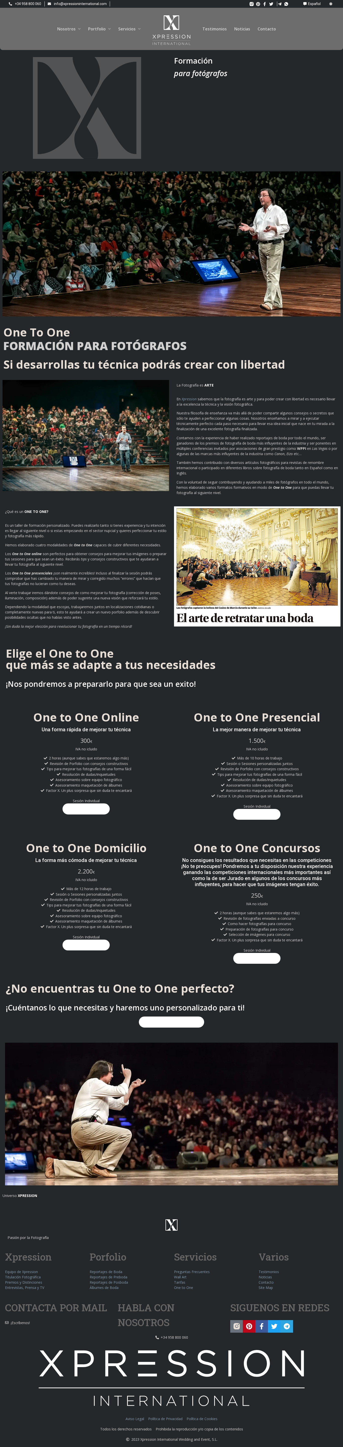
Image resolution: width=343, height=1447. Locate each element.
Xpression (189, 399)
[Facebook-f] (264, 4)
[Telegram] (286, 1326)
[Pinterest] (258, 4)
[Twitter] (271, 4)
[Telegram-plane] (279, 4)
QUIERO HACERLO (86, 808)
